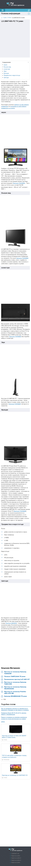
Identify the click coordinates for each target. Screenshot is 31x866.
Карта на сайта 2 (16, 858)
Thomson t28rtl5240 (11, 623)
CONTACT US (15, 853)
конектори (7, 69)
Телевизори (6, 759)
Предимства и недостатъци (12, 75)
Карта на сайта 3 (16, 860)
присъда (6, 77)
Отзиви (5, 739)
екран (5, 64)
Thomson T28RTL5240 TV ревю (14, 676)
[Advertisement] (15, 38)
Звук (5, 71)
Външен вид (7, 67)
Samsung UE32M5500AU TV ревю (15, 696)
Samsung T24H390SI (19, 183)
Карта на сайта (15, 855)
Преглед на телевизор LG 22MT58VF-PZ (15, 775)
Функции (6, 73)
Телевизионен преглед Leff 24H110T (17, 679)
